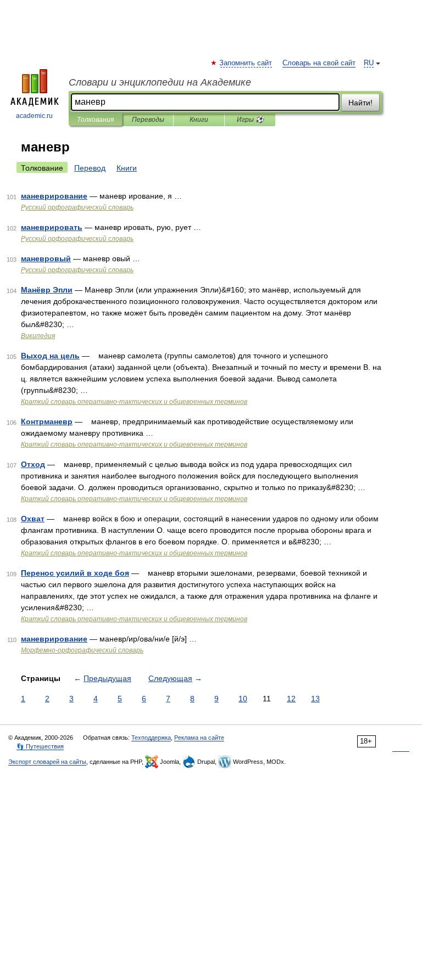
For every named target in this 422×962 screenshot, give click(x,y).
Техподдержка (151, 737)
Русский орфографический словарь (77, 207)
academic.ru (34, 116)
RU (369, 63)
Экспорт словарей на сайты (47, 761)
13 (315, 698)
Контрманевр (47, 421)
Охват (33, 518)
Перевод (90, 168)
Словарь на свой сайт (319, 63)
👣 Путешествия (40, 746)
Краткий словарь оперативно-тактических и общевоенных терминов (134, 402)
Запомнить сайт (246, 63)
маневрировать (51, 227)
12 (291, 698)
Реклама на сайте (199, 737)
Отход (33, 464)
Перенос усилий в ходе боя (75, 573)
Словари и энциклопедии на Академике (160, 82)
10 (242, 698)
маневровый (46, 258)
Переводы (148, 119)
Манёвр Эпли (47, 289)
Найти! (360, 102)
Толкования (95, 119)
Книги (199, 119)
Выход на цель (50, 355)
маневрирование (54, 196)
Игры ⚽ (250, 119)
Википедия (38, 336)
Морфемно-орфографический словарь (82, 650)
